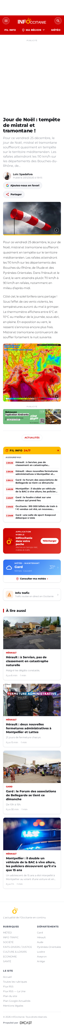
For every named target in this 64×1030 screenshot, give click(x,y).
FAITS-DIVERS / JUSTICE (17, 946)
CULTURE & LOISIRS (15, 951)
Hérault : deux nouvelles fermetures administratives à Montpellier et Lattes (28, 728)
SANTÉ (7, 961)
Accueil (7, 976)
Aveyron (42, 956)
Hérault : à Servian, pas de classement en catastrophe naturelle (27, 661)
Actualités (32, 437)
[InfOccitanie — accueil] (32, 21)
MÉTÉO (55, 30)
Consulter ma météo (34, 578)
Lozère (41, 951)
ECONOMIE (10, 956)
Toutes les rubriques (15, 981)
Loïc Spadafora (23, 174)
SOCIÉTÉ (8, 942)
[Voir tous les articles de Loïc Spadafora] (7, 176)
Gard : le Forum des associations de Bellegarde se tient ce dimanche (31, 795)
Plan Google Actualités (16, 1000)
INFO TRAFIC (11, 937)
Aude (40, 942)
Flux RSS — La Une (14, 991)
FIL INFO (10, 30)
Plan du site (10, 996)
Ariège (41, 961)
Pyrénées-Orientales (49, 946)
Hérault (41, 937)
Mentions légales (13, 1005)
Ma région (33, 30)
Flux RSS (8, 986)
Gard (40, 932)
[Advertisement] (32, 75)
